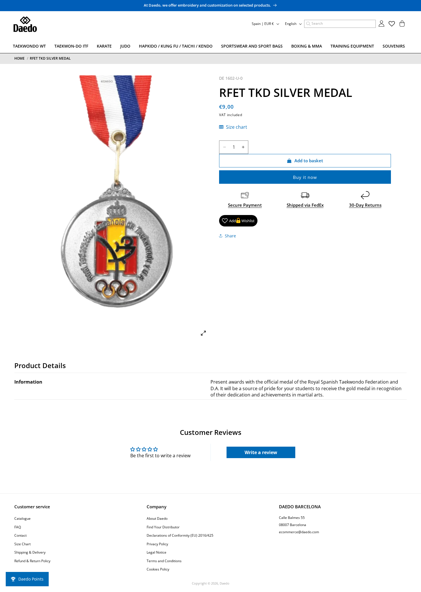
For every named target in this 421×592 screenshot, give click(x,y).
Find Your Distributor (163, 526)
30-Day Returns (365, 205)
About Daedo (157, 518)
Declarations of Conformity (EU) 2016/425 (180, 535)
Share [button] (230, 235)
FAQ (17, 526)
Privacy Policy (157, 543)
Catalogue (22, 518)
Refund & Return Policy (32, 560)
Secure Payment (245, 205)
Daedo (224, 583)
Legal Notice (156, 552)
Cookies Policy (158, 569)
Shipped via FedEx (305, 205)
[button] (340, 24)
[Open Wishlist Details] (391, 24)
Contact (20, 535)
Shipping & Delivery (30, 552)
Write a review (261, 453)
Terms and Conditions (164, 560)
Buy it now (305, 177)
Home (19, 58)
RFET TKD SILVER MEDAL (50, 58)
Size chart (236, 127)
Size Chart (22, 543)
